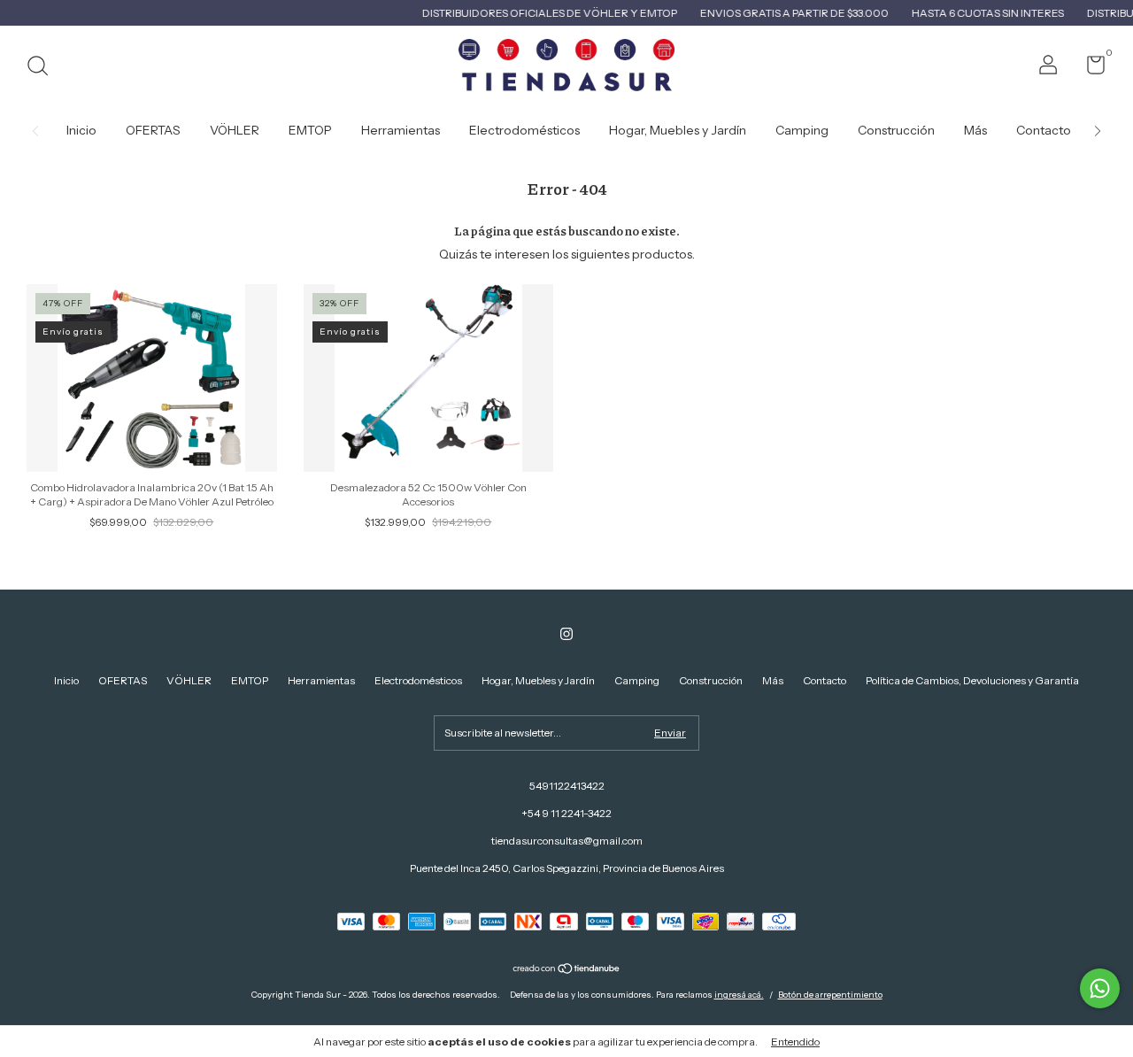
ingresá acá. (739, 994)
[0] (1089, 68)
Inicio (81, 130)
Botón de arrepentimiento (830, 994)
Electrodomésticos (524, 130)
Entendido (795, 1041)
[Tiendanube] (567, 970)
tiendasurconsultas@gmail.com (567, 840)
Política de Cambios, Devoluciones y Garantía (972, 680)
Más (975, 130)
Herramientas (400, 130)
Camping (802, 130)
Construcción (896, 130)
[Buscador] (44, 67)
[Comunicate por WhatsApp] (1100, 988)
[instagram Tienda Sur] (566, 634)
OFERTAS (153, 130)
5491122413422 (567, 785)
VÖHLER (234, 130)
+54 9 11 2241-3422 (566, 813)
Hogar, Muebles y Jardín (677, 130)
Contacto (1043, 130)
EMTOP (310, 130)
